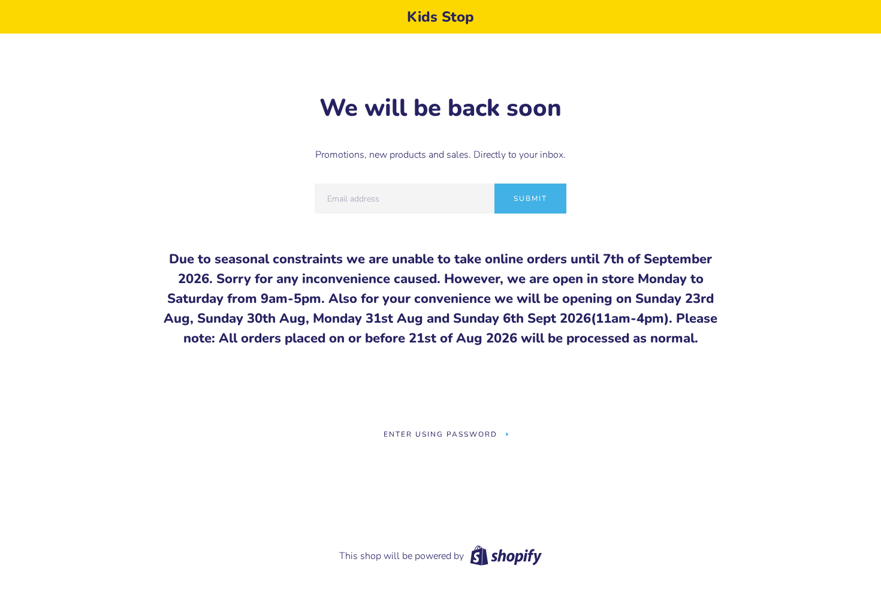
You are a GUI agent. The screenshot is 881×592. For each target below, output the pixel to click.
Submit (530, 198)
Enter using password (440, 434)
